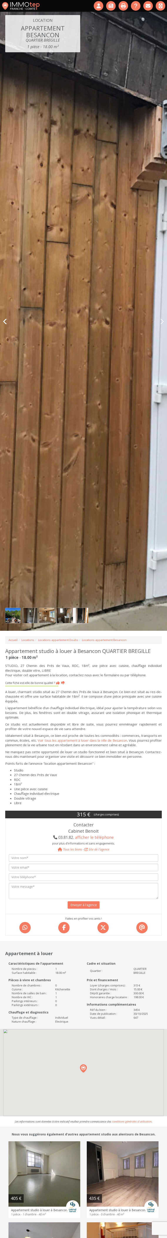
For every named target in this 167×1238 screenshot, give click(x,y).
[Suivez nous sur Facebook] (161, 6)
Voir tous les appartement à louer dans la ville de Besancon (82, 740)
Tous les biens (72, 849)
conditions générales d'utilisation (132, 1121)
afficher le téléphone (94, 837)
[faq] (136, 6)
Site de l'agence (98, 849)
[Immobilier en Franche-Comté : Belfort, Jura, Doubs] (21, 6)
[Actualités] (111, 6)
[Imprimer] (123, 6)
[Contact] (148, 6)
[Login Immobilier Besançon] (99, 6)
